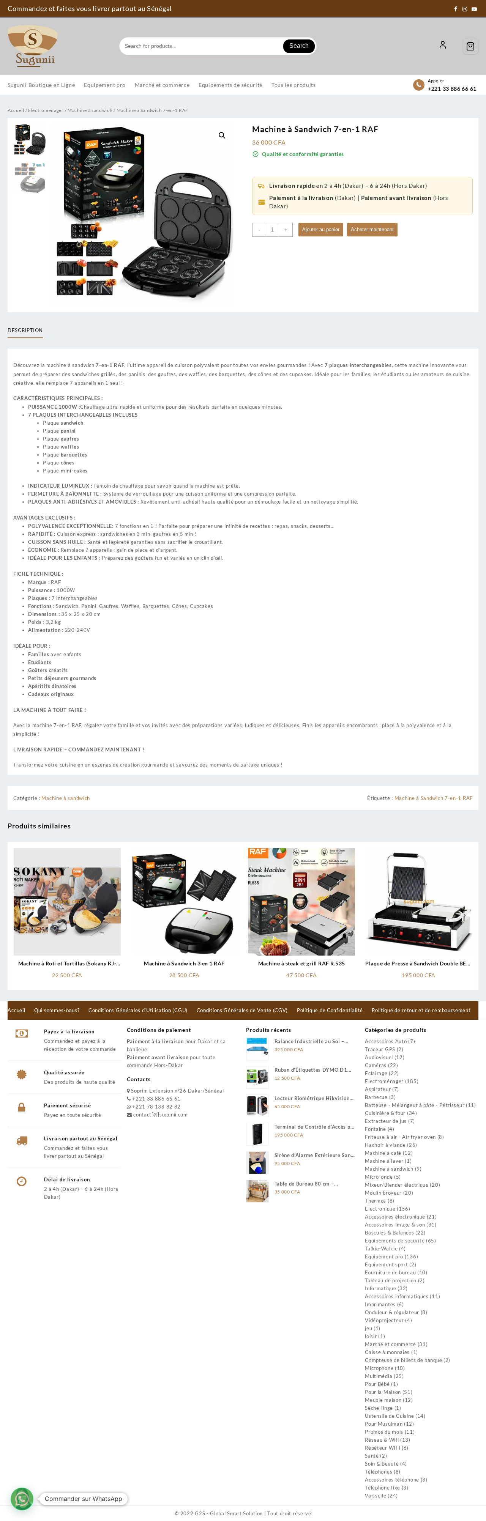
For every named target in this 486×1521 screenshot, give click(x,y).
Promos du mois (384, 1432)
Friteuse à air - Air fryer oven (400, 1137)
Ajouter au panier (320, 229)
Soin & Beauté (382, 1464)
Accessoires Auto (386, 1041)
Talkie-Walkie (381, 1248)
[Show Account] (442, 46)
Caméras (376, 1065)
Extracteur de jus (386, 1121)
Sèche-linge (379, 1408)
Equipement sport (386, 1264)
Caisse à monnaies (387, 1352)
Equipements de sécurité (394, 1241)
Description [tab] (25, 330)
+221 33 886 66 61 (452, 88)
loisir (371, 1336)
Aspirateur (378, 1089)
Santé (372, 1456)
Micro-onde (379, 1177)
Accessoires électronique (395, 1217)
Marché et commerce (390, 1344)
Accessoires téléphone (392, 1480)
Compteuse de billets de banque (403, 1360)
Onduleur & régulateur (392, 1312)
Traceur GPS (380, 1049)
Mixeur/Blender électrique (397, 1185)
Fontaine (375, 1129)
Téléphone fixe (382, 1488)
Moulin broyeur (383, 1193)
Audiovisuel (379, 1057)
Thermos (375, 1201)
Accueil (16, 110)
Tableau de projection (391, 1280)
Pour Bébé (377, 1384)
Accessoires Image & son (395, 1225)
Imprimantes (380, 1304)
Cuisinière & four (385, 1113)
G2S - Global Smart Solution (229, 1513)
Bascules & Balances (389, 1233)
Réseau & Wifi (382, 1440)
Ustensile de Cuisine (389, 1416)
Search (299, 46)
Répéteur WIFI (382, 1448)
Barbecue (376, 1097)
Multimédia (378, 1376)
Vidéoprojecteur (384, 1320)
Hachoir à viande (385, 1145)
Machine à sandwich (90, 110)
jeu (368, 1328)
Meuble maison (383, 1400)
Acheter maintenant (372, 229)
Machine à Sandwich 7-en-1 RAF (433, 798)
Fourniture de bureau (390, 1272)
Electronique (380, 1209)
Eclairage (376, 1073)
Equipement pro (384, 1256)
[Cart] (470, 46)
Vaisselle (375, 1496)
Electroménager (46, 110)
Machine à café (383, 1153)
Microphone (379, 1368)
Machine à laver (384, 1161)
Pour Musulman (383, 1424)
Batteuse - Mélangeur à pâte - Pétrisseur (414, 1105)
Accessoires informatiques (397, 1296)
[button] (222, 135)
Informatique (380, 1288)
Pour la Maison (383, 1392)
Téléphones (378, 1472)
